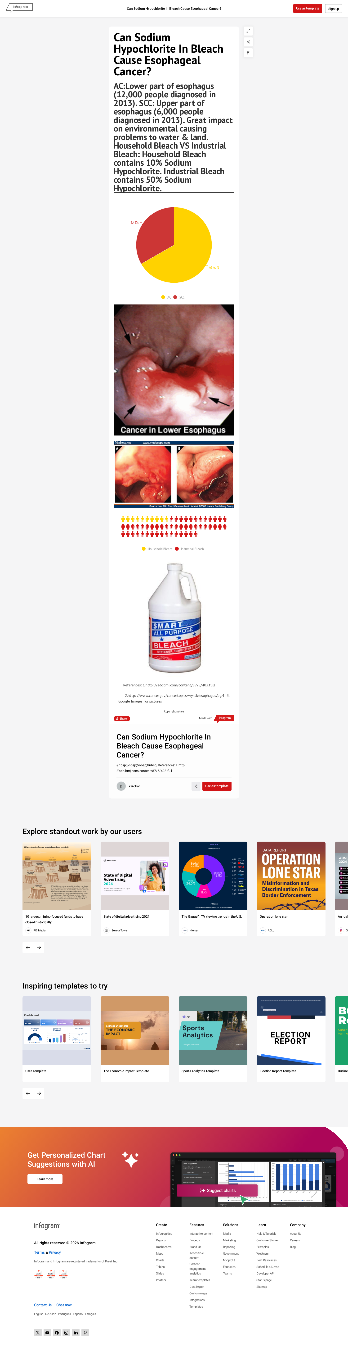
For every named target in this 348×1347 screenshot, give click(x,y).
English (38, 1314)
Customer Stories (267, 1240)
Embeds (194, 1240)
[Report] (248, 52)
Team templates (199, 1280)
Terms (39, 1252)
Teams (227, 1273)
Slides (160, 1273)
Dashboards (164, 1247)
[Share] (248, 41)
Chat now (64, 1305)
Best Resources (266, 1260)
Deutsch (50, 1314)
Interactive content (201, 1233)
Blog (293, 1247)
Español (78, 1314)
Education (229, 1267)
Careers (295, 1240)
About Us (296, 1233)
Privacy (55, 1252)
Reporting (229, 1247)
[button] (167, 297)
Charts (160, 1260)
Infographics (164, 1233)
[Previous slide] (27, 947)
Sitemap (261, 1286)
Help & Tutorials (266, 1233)
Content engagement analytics (197, 1268)
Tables (160, 1267)
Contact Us (43, 1305)
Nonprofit (229, 1260)
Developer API (265, 1273)
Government (231, 1253)
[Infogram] (19, 8)
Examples (262, 1247)
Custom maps (198, 1293)
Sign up (333, 9)
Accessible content (196, 1255)
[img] (176, 245)
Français (90, 1314)
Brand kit (195, 1247)
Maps (159, 1253)
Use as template (308, 8)
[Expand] (248, 31)
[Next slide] (38, 947)
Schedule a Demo (267, 1267)
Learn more (45, 1179)
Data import (196, 1286)
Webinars (262, 1253)
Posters (161, 1280)
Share (123, 718)
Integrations (197, 1300)
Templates (196, 1306)
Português (64, 1314)
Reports (161, 1240)
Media (227, 1233)
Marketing (229, 1240)
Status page (264, 1280)
